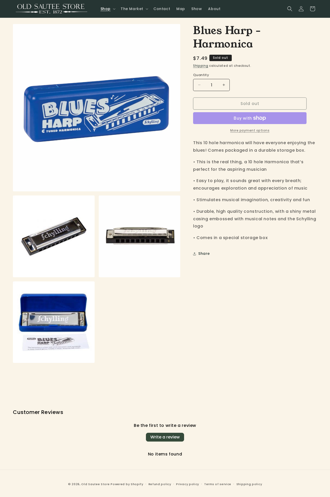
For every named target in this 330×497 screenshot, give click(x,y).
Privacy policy (187, 484)
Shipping (200, 65)
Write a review (165, 437)
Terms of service (217, 484)
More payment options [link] (249, 130)
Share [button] (204, 253)
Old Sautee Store (95, 484)
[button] (107, 8)
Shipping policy (249, 484)
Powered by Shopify (127, 484)
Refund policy (159, 484)
